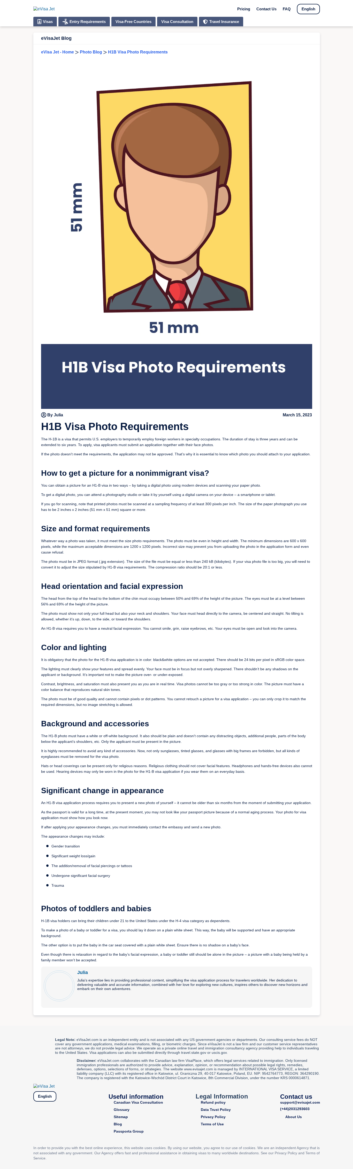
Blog (118, 1124)
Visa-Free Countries (133, 21)
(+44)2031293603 (295, 1109)
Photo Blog (91, 52)
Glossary (121, 1110)
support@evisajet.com (300, 1102)
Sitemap (121, 1117)
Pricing (243, 9)
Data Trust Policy (216, 1110)
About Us (293, 1117)
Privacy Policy (213, 1117)
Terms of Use (212, 1124)
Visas (48, 21)
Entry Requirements (88, 21)
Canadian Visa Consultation (138, 1102)
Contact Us (266, 9)
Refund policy (213, 1102)
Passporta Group (129, 1131)
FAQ (287, 9)
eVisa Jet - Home (57, 52)
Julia (82, 972)
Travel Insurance (224, 21)
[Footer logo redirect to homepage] (44, 1086)
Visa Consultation (177, 21)
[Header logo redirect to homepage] (44, 8)
